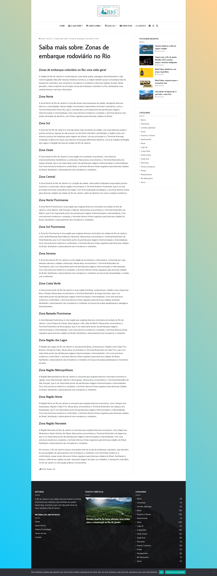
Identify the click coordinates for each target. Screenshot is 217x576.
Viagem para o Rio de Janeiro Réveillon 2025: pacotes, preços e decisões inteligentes (166, 60)
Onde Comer (94, 26)
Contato (141, 26)
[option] (108, 511)
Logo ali (111, 26)
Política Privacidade (43, 529)
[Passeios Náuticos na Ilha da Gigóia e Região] (146, 49)
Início (42, 39)
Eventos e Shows (148, 136)
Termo (48, 39)
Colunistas (145, 124)
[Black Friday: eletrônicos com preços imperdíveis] (146, 72)
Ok (161, 572)
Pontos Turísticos (148, 167)
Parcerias (145, 163)
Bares (143, 120)
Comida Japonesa (148, 128)
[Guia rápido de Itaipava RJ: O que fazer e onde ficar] (146, 95)
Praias (143, 171)
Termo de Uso (40, 533)
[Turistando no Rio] (108, 11)
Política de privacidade (175, 572)
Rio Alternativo (147, 178)
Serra (143, 182)
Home (62, 26)
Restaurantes (146, 175)
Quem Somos (40, 526)
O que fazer (75, 26)
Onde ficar (127, 26)
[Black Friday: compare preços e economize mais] (146, 84)
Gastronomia (146, 139)
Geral (143, 143)
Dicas (143, 132)
